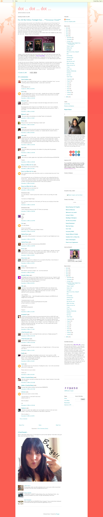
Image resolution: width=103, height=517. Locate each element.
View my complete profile (69, 21)
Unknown (23, 392)
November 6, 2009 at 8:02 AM (27, 374)
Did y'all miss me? (71, 61)
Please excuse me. (71, 65)
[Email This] (30, 72)
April (68, 88)
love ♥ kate (68, 228)
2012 (67, 30)
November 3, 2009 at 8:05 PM (27, 283)
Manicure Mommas (70, 209)
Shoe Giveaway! (27, 499)
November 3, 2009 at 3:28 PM (27, 272)
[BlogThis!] (32, 72)
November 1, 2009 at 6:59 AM (27, 124)
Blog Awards (67, 402)
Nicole (22, 120)
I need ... (69, 67)
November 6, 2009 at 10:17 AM (28, 389)
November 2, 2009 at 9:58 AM (27, 132)
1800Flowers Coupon (68, 390)
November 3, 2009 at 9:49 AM (27, 183)
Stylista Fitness (25, 234)
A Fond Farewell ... (23, 432)
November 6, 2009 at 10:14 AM (28, 382)
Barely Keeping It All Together (73, 207)
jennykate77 (24, 314)
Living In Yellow (69, 215)
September (69, 79)
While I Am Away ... (71, 63)
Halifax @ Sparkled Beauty (27, 377)
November (69, 39)
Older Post (58, 425)
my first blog (67, 103)
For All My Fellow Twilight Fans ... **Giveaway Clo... (74, 43)
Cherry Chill (69, 59)
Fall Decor (69, 72)
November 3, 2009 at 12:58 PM (28, 245)
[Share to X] (33, 72)
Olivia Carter (24, 258)
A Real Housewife (25, 332)
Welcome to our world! (71, 212)
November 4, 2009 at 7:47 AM (27, 329)
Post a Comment (23, 418)
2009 (67, 35)
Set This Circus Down (71, 220)
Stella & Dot (69, 48)
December (69, 37)
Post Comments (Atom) (43, 428)
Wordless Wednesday (71, 71)
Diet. (68, 53)
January (69, 94)
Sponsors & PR (67, 404)
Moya (22, 127)
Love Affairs (67, 400)
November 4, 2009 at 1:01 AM (27, 311)
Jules (22, 135)
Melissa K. (23, 100)
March (68, 90)
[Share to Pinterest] (36, 72)
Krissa (22, 248)
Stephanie (23, 408)
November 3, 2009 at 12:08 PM (28, 211)
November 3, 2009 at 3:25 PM (27, 255)
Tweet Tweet (69, 76)
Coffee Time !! (27, 485)
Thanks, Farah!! (70, 46)
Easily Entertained (70, 223)
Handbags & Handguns (71, 217)
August (69, 81)
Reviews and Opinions (69, 106)
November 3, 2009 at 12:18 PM (28, 220)
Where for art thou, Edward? (73, 51)
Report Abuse (68, 109)
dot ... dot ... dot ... (34, 8)
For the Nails (69, 55)
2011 (67, 32)
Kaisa (22, 91)
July (68, 83)
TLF (22, 223)
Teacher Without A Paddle (72, 234)
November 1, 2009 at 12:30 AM (28, 98)
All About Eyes (70, 57)
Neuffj (22, 353)
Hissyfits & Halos (25, 275)
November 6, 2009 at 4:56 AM (27, 361)
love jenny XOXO (70, 231)
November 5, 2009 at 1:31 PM (27, 350)
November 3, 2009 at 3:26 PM (27, 263)
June (68, 84)
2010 (67, 34)
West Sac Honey (69, 226)
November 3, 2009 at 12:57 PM (28, 239)
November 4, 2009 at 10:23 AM (28, 342)
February (69, 92)
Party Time (69, 69)
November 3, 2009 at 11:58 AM (28, 204)
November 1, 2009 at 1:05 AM (27, 111)
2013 (67, 28)
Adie (22, 286)
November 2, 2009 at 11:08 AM (28, 162)
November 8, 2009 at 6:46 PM (27, 416)
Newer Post (21, 425)
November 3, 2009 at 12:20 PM (28, 231)
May (68, 86)
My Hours (69, 74)
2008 (67, 96)
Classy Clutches (27, 492)
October (69, 41)
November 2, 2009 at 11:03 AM (28, 144)
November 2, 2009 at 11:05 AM (28, 152)
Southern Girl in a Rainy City (72, 236)
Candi (22, 364)
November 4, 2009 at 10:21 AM (28, 335)
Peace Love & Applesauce (72, 242)
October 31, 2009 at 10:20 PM (27, 88)
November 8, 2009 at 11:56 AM (28, 405)
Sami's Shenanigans (70, 239)
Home (40, 425)
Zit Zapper (69, 49)
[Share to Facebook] (35, 72)
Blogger (57, 514)
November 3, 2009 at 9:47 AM (27, 168)
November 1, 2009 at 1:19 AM (27, 118)
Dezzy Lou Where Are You (27, 164)
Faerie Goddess (25, 79)
